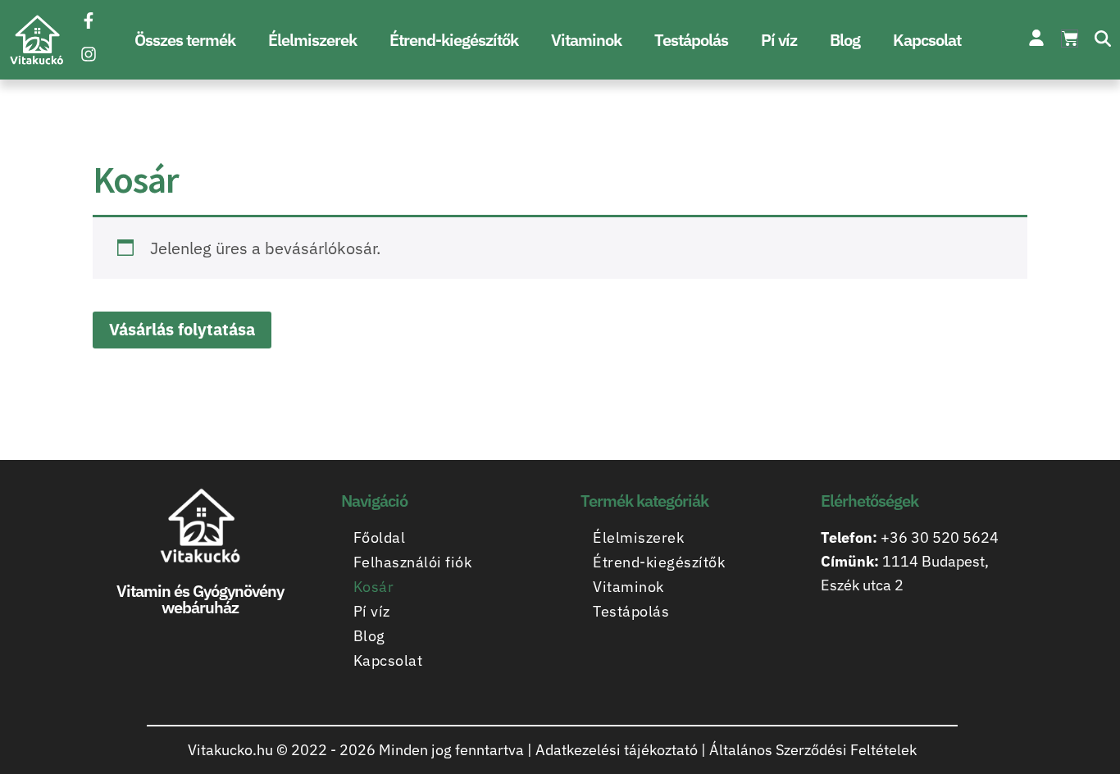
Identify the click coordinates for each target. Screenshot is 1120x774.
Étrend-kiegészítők (453, 40)
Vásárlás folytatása (182, 329)
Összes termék (184, 40)
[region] (213, 635)
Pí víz (779, 40)
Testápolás (691, 40)
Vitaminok (586, 40)
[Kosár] (1069, 39)
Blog (845, 40)
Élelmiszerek (312, 40)
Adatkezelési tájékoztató (616, 749)
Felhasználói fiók (412, 562)
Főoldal (379, 537)
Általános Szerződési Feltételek (813, 749)
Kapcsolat (927, 40)
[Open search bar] (1103, 40)
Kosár (373, 586)
